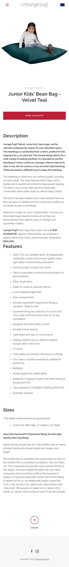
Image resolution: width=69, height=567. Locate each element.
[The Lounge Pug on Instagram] (37, 551)
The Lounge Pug (42, 559)
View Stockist (34, 116)
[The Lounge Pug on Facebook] (31, 551)
